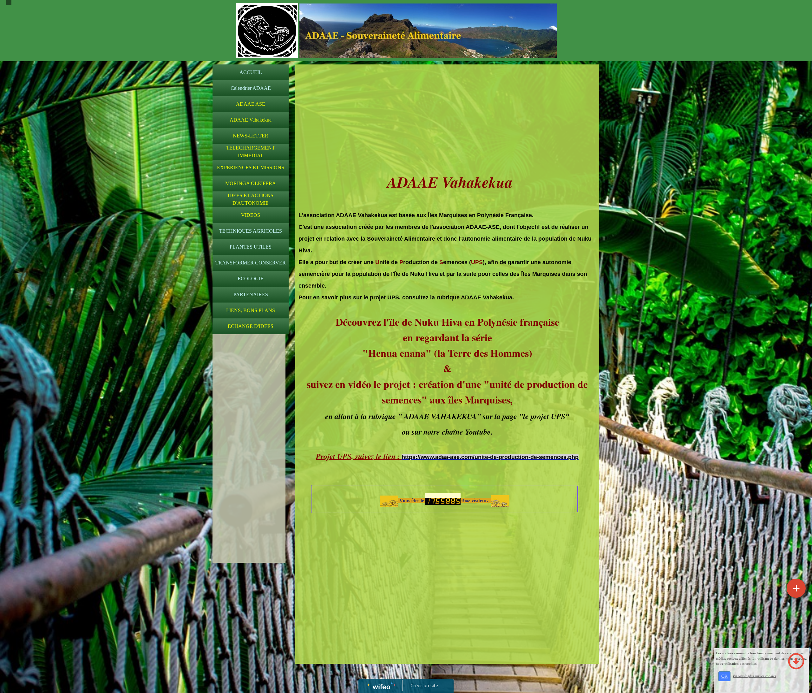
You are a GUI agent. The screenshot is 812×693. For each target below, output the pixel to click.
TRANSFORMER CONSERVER (250, 262)
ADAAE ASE (250, 104)
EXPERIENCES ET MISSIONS (250, 167)
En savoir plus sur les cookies (754, 676)
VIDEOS (250, 215)
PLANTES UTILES (251, 247)
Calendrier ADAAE (251, 88)
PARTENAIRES (250, 294)
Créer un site (424, 685)
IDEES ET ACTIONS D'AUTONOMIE (250, 199)
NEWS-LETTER (250, 135)
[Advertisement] (249, 464)
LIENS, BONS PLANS (250, 310)
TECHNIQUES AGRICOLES (250, 231)
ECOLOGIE (251, 278)
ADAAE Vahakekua (251, 120)
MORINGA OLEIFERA (250, 183)
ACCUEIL (250, 72)
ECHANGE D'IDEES (250, 326)
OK (724, 676)
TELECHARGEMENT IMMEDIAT (250, 151)
